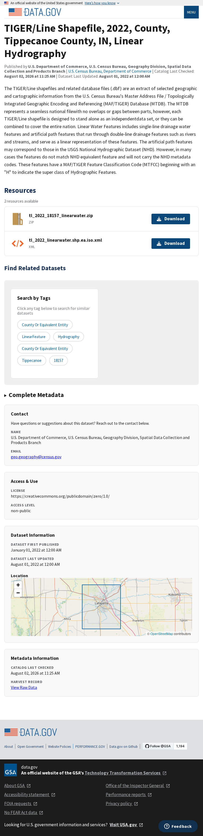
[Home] (34, 12)
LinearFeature (33, 336)
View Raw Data (24, 687)
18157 (58, 360)
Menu (191, 12)
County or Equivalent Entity (45, 348)
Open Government (30, 746)
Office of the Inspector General (135, 785)
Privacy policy (119, 803)
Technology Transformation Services (123, 773)
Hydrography (68, 336)
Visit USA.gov (124, 825)
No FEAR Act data (21, 812)
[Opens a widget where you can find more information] (178, 826)
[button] (18, 585)
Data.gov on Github (123, 746)
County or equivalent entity (45, 324)
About (8, 746)
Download (174, 219)
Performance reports (126, 794)
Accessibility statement (27, 794)
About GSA (14, 785)
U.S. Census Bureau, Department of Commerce (109, 71)
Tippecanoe (31, 360)
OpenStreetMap (161, 633)
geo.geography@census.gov (36, 456)
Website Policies (59, 746)
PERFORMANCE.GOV (90, 746)
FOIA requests (18, 803)
